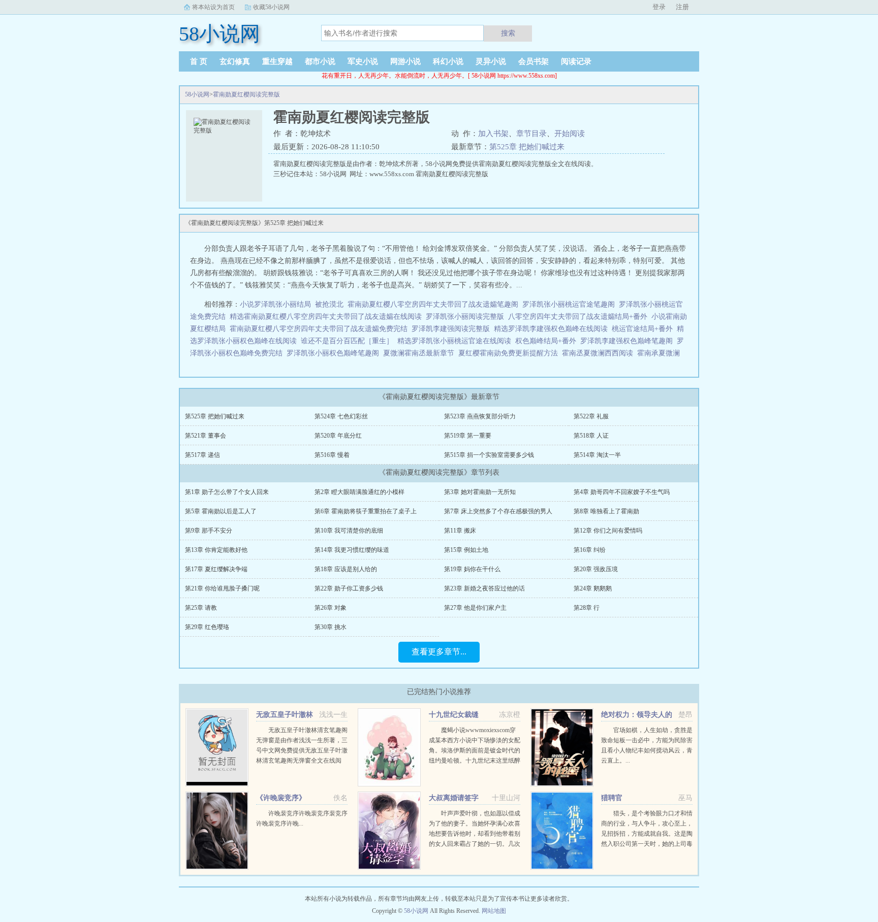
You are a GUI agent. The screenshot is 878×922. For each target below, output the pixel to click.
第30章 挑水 (331, 627)
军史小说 (363, 61)
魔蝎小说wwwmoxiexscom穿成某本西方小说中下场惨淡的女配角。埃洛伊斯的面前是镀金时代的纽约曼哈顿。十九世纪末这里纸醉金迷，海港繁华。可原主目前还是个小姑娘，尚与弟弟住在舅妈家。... (474, 761)
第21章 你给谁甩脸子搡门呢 (222, 588)
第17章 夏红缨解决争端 (216, 569)
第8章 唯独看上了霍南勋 (606, 511)
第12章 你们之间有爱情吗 (608, 530)
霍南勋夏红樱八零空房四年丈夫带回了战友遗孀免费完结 (318, 329)
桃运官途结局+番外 (642, 329)
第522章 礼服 (591, 416)
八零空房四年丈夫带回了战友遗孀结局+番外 (577, 316)
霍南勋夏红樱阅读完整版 (246, 94)
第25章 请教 (201, 607)
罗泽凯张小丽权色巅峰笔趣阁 (333, 353)
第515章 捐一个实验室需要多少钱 (489, 454)
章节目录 (531, 133)
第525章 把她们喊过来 (527, 147)
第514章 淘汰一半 (597, 454)
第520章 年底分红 (338, 435)
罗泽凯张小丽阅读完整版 (465, 316)
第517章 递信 (202, 454)
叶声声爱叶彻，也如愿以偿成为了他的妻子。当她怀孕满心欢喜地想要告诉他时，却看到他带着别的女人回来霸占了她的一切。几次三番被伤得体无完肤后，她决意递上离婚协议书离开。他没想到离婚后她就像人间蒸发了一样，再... (474, 844)
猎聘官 (611, 798)
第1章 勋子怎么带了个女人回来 (227, 492)
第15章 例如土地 (466, 549)
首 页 (198, 61)
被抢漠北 (329, 304)
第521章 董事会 (205, 435)
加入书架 (493, 133)
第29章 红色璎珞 (207, 627)
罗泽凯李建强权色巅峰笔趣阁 (626, 341)
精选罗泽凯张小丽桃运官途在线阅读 (454, 341)
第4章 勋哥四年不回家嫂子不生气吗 (622, 492)
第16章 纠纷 (590, 549)
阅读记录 (576, 61)
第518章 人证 (591, 435)
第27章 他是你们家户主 (475, 607)
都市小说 (320, 61)
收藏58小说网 (271, 7)
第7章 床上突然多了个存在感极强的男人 (498, 511)
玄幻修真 (235, 61)
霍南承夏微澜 (660, 353)
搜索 (508, 33)
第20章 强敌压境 (596, 569)
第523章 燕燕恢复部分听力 (480, 416)
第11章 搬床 (460, 530)
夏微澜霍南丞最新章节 (420, 353)
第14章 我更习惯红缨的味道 (352, 549)
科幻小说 (448, 61)
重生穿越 (277, 61)
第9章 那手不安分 (208, 530)
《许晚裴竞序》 (281, 798)
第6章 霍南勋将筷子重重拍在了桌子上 (366, 511)
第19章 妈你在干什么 (472, 569)
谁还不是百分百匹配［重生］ (347, 341)
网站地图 (494, 910)
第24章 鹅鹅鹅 (593, 588)
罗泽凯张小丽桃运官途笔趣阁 (568, 304)
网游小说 (405, 61)
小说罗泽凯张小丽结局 (275, 304)
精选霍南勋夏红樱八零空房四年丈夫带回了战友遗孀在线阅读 (326, 316)
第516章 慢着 (332, 454)
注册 (682, 7)
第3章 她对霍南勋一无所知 (480, 492)
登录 (659, 7)
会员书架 (533, 61)
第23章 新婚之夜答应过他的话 (484, 588)
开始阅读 (569, 133)
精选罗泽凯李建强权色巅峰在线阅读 (551, 329)
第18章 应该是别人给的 (346, 569)
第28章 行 (587, 607)
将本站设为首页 (213, 7)
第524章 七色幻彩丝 (341, 416)
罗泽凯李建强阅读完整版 (451, 329)
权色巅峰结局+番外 (545, 341)
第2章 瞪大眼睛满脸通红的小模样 (359, 492)
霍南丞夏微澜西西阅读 (599, 353)
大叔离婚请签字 (454, 798)
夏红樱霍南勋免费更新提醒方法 (510, 353)
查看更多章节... (439, 651)
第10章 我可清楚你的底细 (349, 530)
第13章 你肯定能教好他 (216, 549)
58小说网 (197, 94)
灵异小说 (491, 61)
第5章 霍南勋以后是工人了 (221, 511)
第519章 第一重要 (467, 435)
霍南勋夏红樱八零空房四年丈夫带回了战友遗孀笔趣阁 (433, 304)
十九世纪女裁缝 (454, 714)
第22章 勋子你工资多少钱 (349, 588)
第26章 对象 (331, 607)
